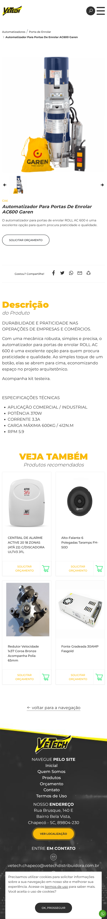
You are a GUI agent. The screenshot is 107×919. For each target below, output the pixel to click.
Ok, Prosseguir (53, 908)
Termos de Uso (51, 795)
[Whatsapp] (71, 273)
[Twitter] (62, 273)
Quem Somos (51, 771)
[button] (25, 240)
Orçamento (51, 783)
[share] (88, 273)
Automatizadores (13, 31)
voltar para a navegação (55, 707)
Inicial (51, 765)
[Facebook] (53, 273)
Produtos (51, 777)
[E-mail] (80, 273)
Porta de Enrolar (40, 31)
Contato (51, 789)
